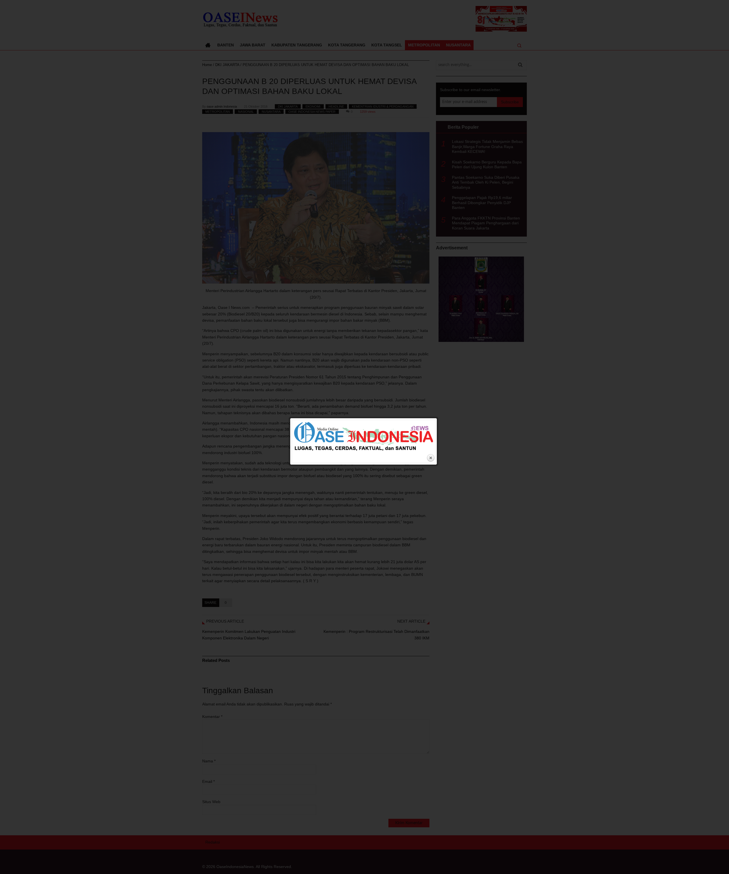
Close (430, 458)
